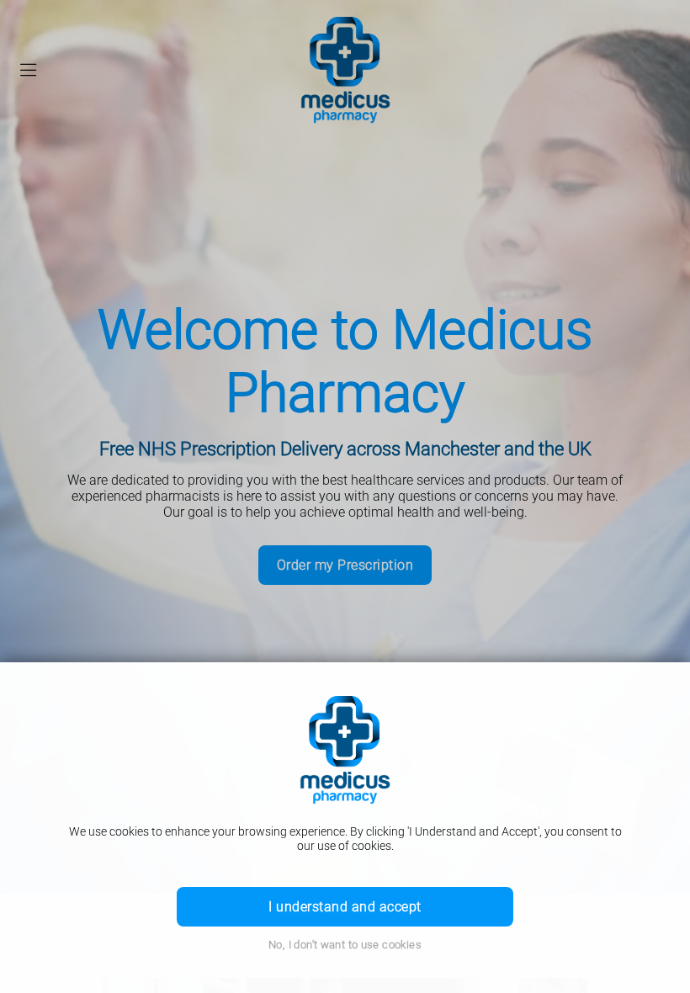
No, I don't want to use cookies (345, 944)
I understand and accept (344, 907)
